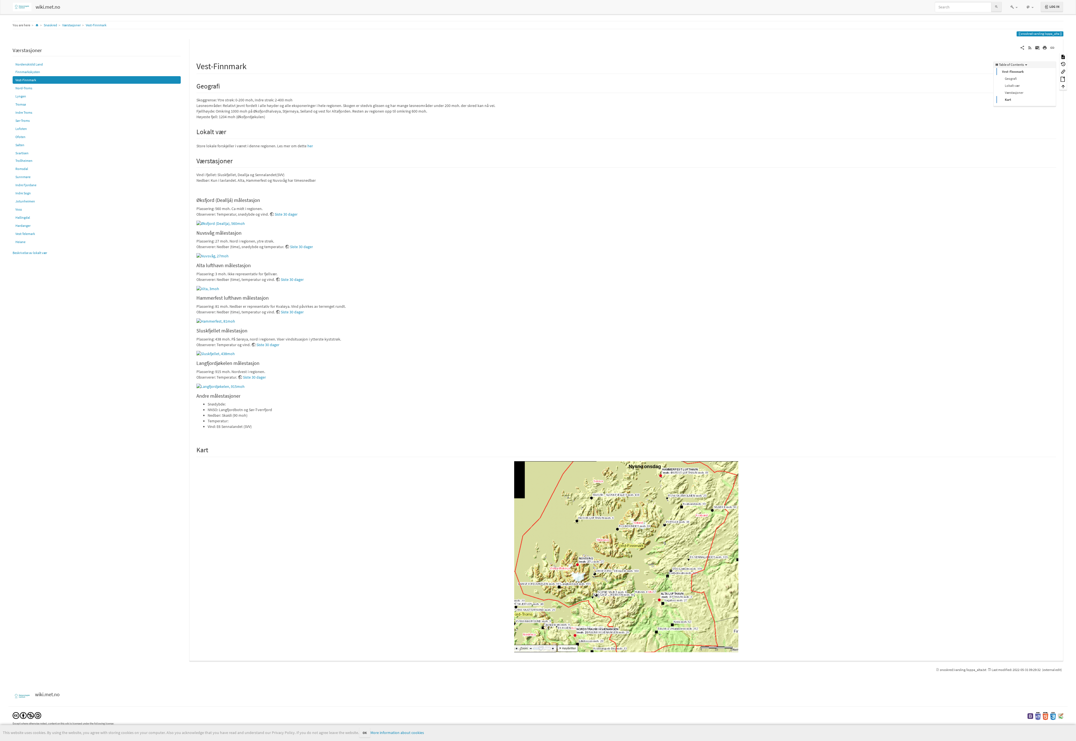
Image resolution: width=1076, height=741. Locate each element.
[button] (1014, 7)
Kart (1008, 99)
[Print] (1044, 47)
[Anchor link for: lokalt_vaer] (229, 131)
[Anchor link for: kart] (211, 449)
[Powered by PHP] (1038, 716)
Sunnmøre (23, 177)
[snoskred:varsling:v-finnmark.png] (626, 556)
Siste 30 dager (286, 214)
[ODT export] (1063, 78)
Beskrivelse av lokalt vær (30, 253)
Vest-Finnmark (96, 25)
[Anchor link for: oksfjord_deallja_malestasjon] (262, 199)
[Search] (996, 7)
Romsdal (21, 169)
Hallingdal (22, 217)
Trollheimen (24, 161)
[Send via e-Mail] (1037, 47)
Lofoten (21, 129)
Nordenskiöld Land (29, 64)
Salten (19, 145)
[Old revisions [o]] (1063, 63)
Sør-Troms (22, 120)
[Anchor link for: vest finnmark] (251, 65)
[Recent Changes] (1030, 47)
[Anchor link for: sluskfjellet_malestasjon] (249, 330)
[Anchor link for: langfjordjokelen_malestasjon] (262, 362)
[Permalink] (1052, 47)
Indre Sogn (23, 193)
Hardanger (23, 225)
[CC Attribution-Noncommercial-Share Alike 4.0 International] (27, 715)
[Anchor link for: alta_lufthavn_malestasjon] (253, 264)
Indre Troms (23, 112)
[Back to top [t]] (1063, 86)
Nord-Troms (23, 88)
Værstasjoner (71, 25)
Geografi (1011, 78)
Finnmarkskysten (27, 72)
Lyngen (20, 96)
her (310, 145)
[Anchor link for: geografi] (223, 85)
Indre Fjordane (25, 185)
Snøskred (50, 25)
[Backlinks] (1063, 71)
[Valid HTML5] (1045, 716)
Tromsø (20, 104)
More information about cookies (397, 732)
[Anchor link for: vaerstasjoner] (236, 160)
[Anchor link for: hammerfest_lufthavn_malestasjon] (271, 297)
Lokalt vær (1012, 85)
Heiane (20, 242)
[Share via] (1022, 47)
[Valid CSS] (1053, 716)
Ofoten (20, 137)
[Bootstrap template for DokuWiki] (1030, 716)
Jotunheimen (25, 201)
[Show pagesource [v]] (1063, 56)
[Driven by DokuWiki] (1060, 716)
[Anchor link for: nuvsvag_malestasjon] (244, 232)
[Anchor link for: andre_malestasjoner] (242, 395)
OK (365, 733)
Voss (18, 209)
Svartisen (22, 153)
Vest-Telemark (25, 234)
